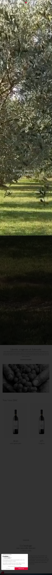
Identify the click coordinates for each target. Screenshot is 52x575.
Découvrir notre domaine (26, 359)
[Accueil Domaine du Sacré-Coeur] (26, 4)
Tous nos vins (26, 540)
